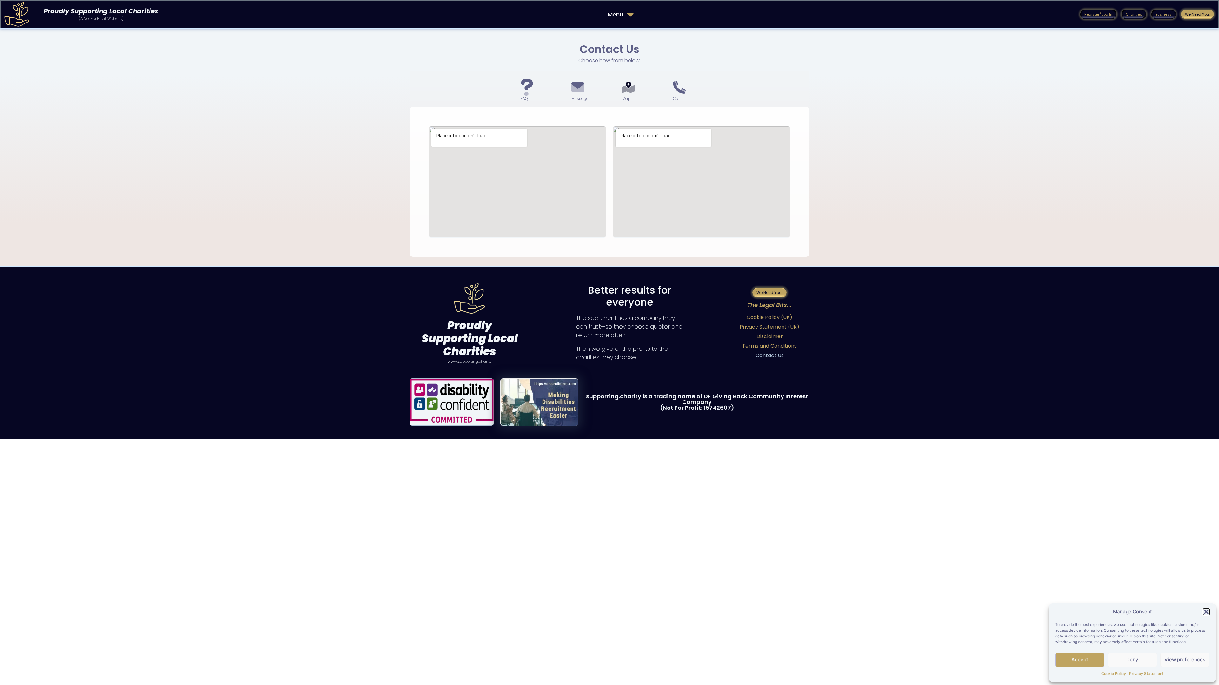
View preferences (1184, 659)
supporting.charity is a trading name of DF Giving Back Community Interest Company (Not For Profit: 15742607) (697, 402)
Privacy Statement (1146, 673)
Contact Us (770, 355)
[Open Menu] (630, 14)
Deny (1132, 659)
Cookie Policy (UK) (769, 317)
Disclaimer (769, 336)
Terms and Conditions (769, 345)
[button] (1206, 612)
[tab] (533, 89)
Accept (1079, 659)
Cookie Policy (1113, 673)
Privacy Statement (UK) (769, 326)
